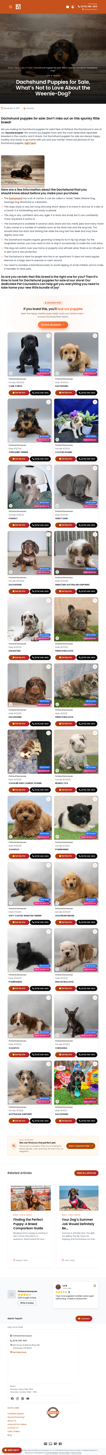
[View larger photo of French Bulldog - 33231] (95, 666)
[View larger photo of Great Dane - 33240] (95, 468)
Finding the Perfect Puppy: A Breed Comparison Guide (28, 1223)
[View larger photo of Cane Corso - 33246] (48, 335)
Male (61, 382)
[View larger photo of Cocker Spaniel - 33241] (95, 402)
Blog (17, 68)
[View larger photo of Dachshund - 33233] (48, 666)
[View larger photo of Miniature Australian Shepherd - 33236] (95, 534)
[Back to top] (96, 1318)
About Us (11, 1420)
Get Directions (19, 1352)
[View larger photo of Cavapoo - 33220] (48, 997)
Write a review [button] (27, 1303)
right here (30, 143)
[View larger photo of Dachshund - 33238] (48, 534)
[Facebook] (12, 1399)
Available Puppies (15, 1413)
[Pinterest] (23, 1399)
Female (16, 382)
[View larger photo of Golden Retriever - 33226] (95, 865)
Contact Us (12, 1428)
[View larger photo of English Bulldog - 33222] (95, 931)
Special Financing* (16, 1417)
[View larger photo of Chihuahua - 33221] (95, 997)
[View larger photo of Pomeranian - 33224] (48, 931)
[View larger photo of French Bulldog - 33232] (95, 600)
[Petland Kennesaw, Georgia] (18, 7)
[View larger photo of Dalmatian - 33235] (48, 600)
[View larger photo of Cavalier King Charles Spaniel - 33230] (48, 733)
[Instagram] (17, 1399)
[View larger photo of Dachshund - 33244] (95, 335)
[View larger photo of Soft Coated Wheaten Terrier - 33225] (48, 865)
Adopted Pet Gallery (17, 1424)
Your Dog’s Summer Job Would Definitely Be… (78, 1223)
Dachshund (15, 198)
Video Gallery (13, 1431)
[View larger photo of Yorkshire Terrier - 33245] (48, 402)
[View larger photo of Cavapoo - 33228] (48, 799)
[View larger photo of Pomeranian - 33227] (95, 799)
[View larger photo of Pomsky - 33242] (48, 468)
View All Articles (86, 1173)
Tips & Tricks (26, 68)
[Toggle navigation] (10, 6)
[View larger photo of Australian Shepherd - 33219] (48, 1064)
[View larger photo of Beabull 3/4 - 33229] (95, 733)
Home (10, 68)
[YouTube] (28, 1399)
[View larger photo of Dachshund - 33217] (95, 1064)
